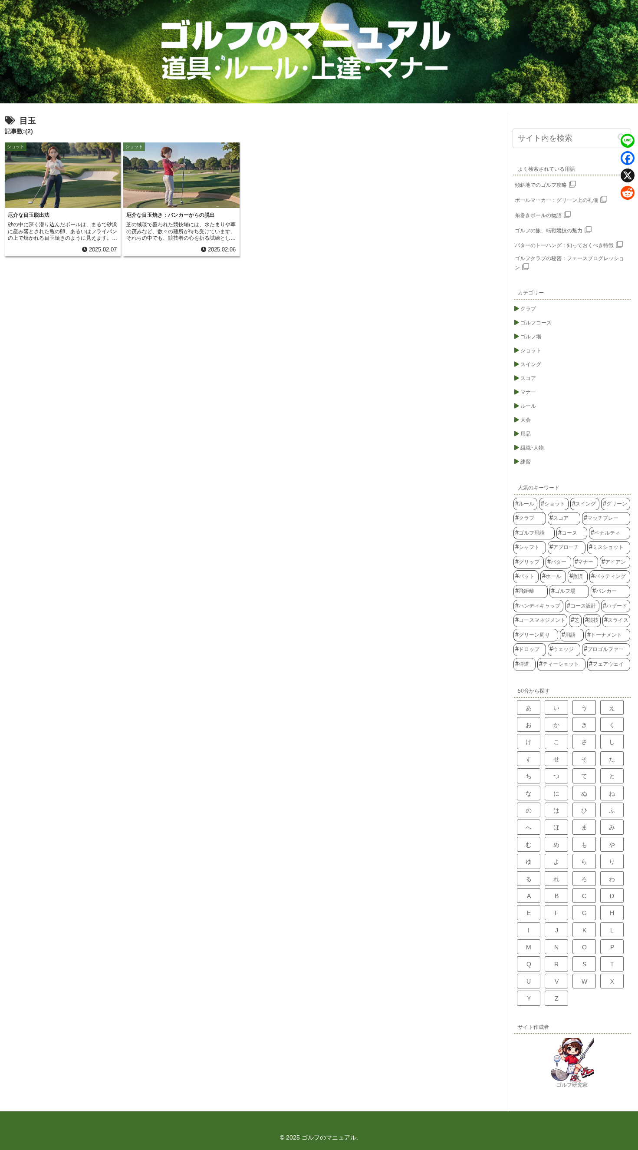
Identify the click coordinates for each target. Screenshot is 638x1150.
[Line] (627, 140)
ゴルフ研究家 (572, 1085)
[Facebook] (627, 158)
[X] (627, 175)
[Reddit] (627, 193)
